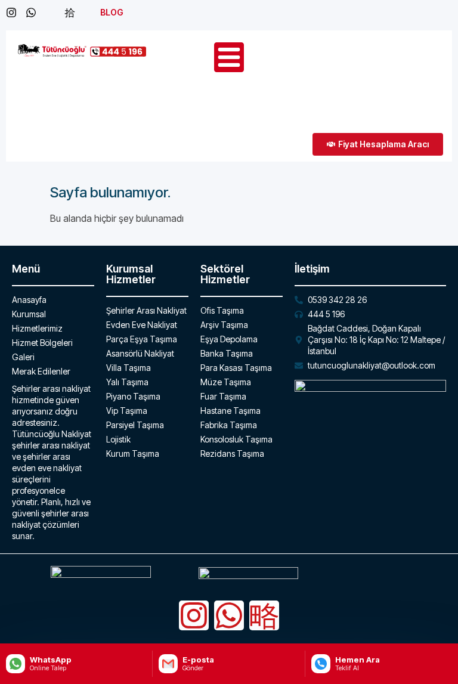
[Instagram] (194, 615)
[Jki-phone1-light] (264, 615)
